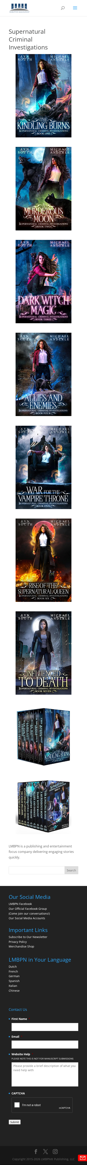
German (14, 976)
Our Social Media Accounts (27, 918)
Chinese (14, 990)
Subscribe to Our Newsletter (28, 937)
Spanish (14, 981)
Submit (14, 1122)
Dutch (13, 966)
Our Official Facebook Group (28, 909)
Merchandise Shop (21, 946)
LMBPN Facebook (21, 904)
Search (71, 870)
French (13, 971)
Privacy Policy (18, 942)
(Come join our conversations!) (29, 913)
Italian (13, 986)
